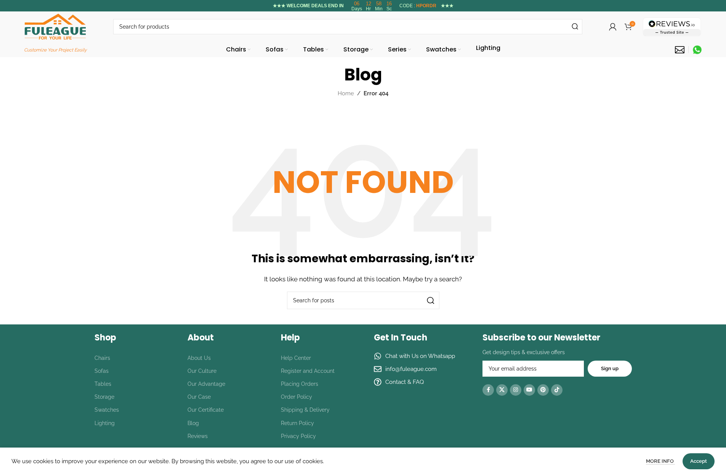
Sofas (102, 371)
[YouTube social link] (529, 390)
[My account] (612, 26)
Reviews (198, 436)
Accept (698, 461)
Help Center (296, 358)
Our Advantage (206, 384)
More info (660, 461)
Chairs (102, 358)
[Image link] (672, 26)
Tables (103, 384)
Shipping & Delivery (305, 410)
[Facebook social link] (488, 390)
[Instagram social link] (515, 390)
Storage (104, 397)
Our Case (199, 397)
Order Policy (296, 397)
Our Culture (202, 371)
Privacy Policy (298, 436)
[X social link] (502, 390)
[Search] (574, 26)
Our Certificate (206, 410)
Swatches (107, 410)
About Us (199, 358)
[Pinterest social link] (543, 390)
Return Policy (297, 423)
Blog (193, 423)
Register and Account (308, 371)
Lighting (105, 423)
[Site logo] (55, 26)
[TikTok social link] (557, 390)
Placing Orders (299, 384)
